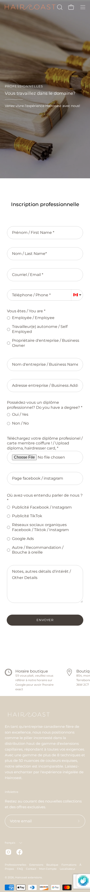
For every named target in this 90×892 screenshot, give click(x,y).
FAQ (20, 868)
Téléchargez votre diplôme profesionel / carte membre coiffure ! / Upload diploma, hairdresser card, (45, 443)
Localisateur (67, 868)
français (10, 842)
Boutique (52, 864)
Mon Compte (48, 868)
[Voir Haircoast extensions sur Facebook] (19, 852)
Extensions (36, 864)
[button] (59, 7)
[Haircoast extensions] (30, 7)
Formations (68, 864)
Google (20, 684)
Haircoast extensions (28, 877)
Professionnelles (15, 864)
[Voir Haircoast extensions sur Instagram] (8, 852)
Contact (31, 868)
